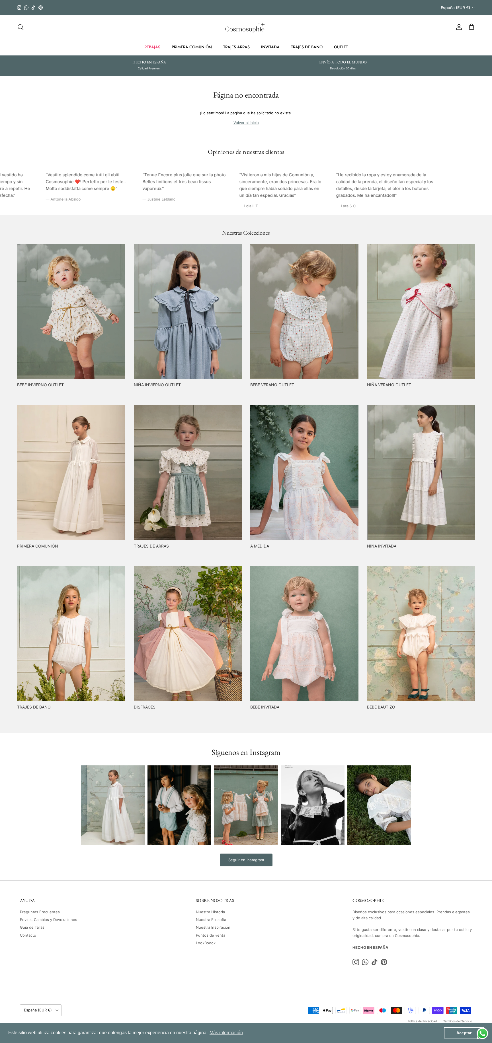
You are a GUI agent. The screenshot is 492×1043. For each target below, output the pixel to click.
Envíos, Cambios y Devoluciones (48, 919)
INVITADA (270, 47)
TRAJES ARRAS (236, 47)
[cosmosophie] (246, 27)
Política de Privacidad (422, 1021)
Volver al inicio (246, 122)
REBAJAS (152, 47)
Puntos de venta (210, 935)
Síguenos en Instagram (246, 752)
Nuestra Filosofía (211, 919)
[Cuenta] (457, 27)
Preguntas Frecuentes (40, 912)
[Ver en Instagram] (113, 805)
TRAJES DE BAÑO (307, 47)
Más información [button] (226, 1032)
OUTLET (341, 47)
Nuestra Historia (210, 912)
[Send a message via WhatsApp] (482, 1033)
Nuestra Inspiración (213, 927)
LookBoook (206, 943)
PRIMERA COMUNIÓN (192, 47)
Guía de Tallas (32, 927)
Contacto (28, 935)
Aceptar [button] (464, 1032)
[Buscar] (20, 27)
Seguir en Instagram (246, 860)
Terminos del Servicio (457, 1021)
